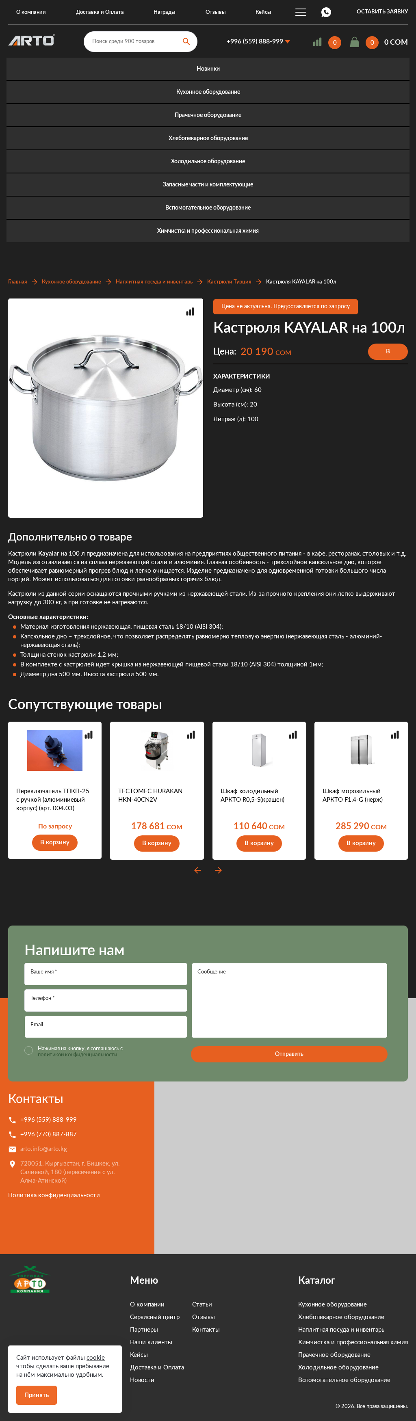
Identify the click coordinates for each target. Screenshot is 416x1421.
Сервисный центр (155, 1317)
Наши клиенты (151, 1342)
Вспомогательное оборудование (208, 208)
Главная (17, 282)
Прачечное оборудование (208, 115)
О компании (31, 12)
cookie (96, 1358)
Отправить (289, 1054)
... (300, 12)
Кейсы (263, 12)
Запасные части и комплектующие (208, 185)
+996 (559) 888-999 (255, 41)
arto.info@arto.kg (43, 1149)
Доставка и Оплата (100, 12)
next (218, 870)
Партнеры (144, 1330)
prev (197, 870)
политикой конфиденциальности (77, 1055)
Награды (165, 12)
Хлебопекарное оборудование (208, 138)
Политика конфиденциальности (54, 1195)
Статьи (202, 1305)
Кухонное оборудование (208, 92)
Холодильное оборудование (208, 161)
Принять (36, 1395)
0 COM (396, 42)
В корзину (388, 354)
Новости (142, 1380)
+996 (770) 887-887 (48, 1134)
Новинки (208, 69)
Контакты (35, 1099)
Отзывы (216, 12)
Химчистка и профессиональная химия (208, 231)
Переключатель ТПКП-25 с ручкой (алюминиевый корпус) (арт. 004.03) (52, 799)
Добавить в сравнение (190, 311)
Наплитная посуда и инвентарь (154, 282)
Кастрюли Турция (229, 282)
